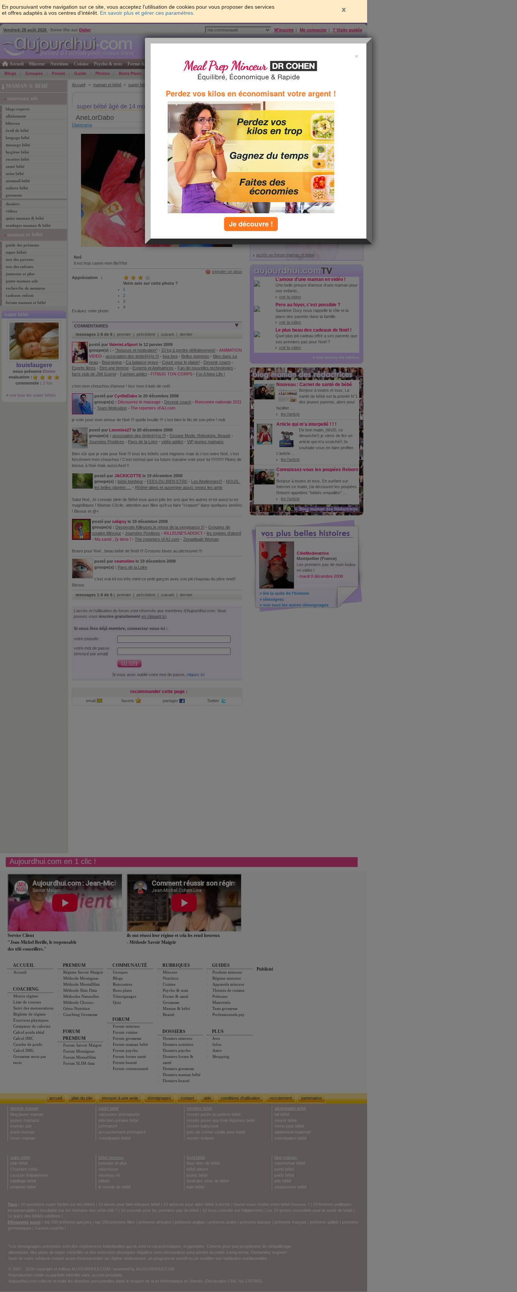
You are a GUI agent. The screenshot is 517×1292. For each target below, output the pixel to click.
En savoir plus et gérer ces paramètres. (147, 13)
